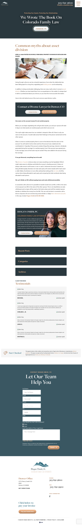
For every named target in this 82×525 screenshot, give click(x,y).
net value (56, 171)
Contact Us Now (33, 112)
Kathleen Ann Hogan (58, 353)
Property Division (49, 54)
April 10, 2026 (19, 54)
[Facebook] (49, 496)
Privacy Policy (51, 520)
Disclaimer (60, 520)
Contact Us (39, 29)
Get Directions (24, 488)
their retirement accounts (58, 193)
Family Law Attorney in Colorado (42, 354)
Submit (52, 447)
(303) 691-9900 (56, 486)
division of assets (23, 162)
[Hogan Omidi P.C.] (5, 3)
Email (25, 426)
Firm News (39, 54)
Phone (25, 424)
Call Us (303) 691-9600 (50, 112)
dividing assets (47, 84)
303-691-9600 (65, 2)
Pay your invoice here (27, 511)
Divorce (33, 54)
